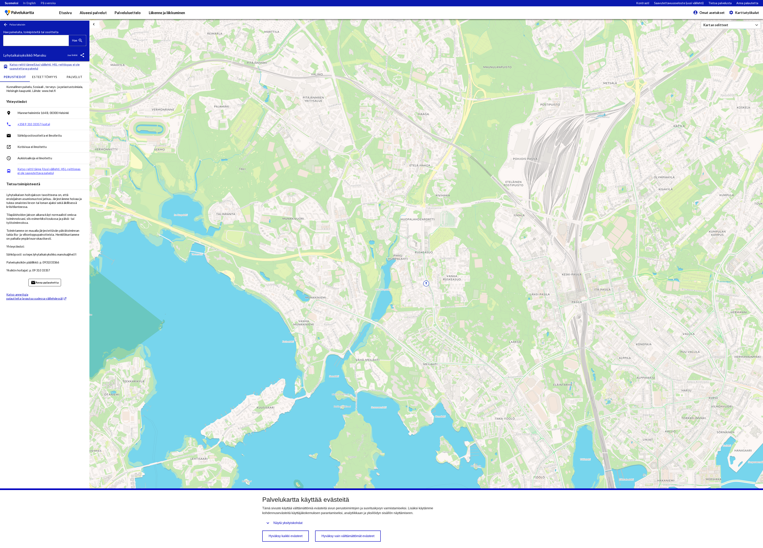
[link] (11, 3)
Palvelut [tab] (74, 77)
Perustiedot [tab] (15, 77)
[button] (731, 25)
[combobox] (36, 40)
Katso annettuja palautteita (34, 296)
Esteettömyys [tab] (44, 77)
